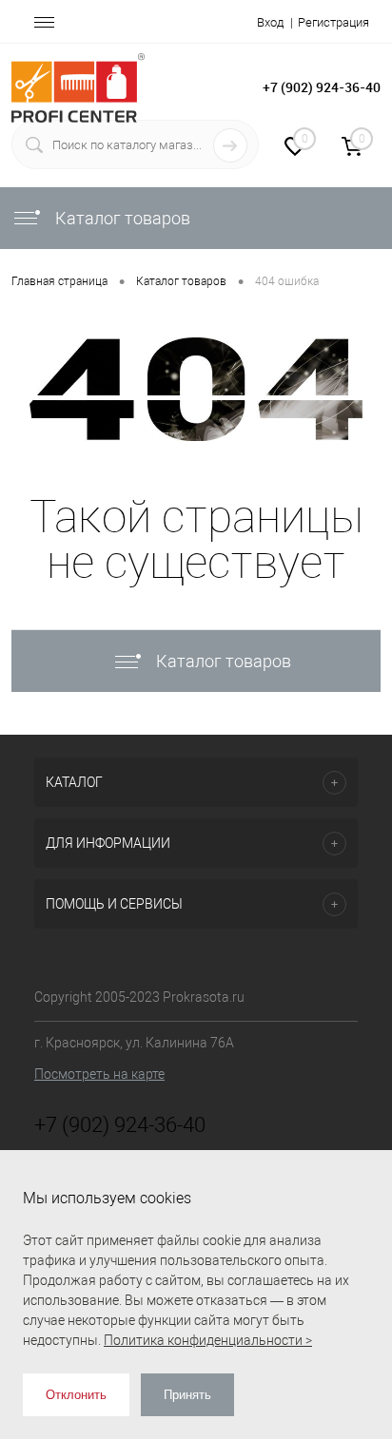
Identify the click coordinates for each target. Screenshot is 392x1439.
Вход (270, 22)
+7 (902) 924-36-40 (322, 87)
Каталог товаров (120, 218)
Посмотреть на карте (99, 1074)
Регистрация (333, 22)
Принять (187, 1395)
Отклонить (76, 1395)
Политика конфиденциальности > (208, 1340)
